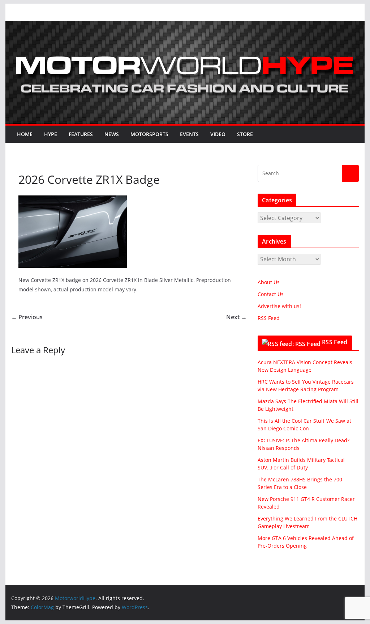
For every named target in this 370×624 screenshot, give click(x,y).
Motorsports (149, 134)
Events (189, 134)
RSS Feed (269, 318)
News (111, 134)
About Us (269, 282)
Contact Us (271, 294)
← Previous (27, 317)
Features (81, 134)
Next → (236, 317)
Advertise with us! (279, 306)
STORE (245, 134)
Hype (50, 134)
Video (217, 134)
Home (25, 134)
